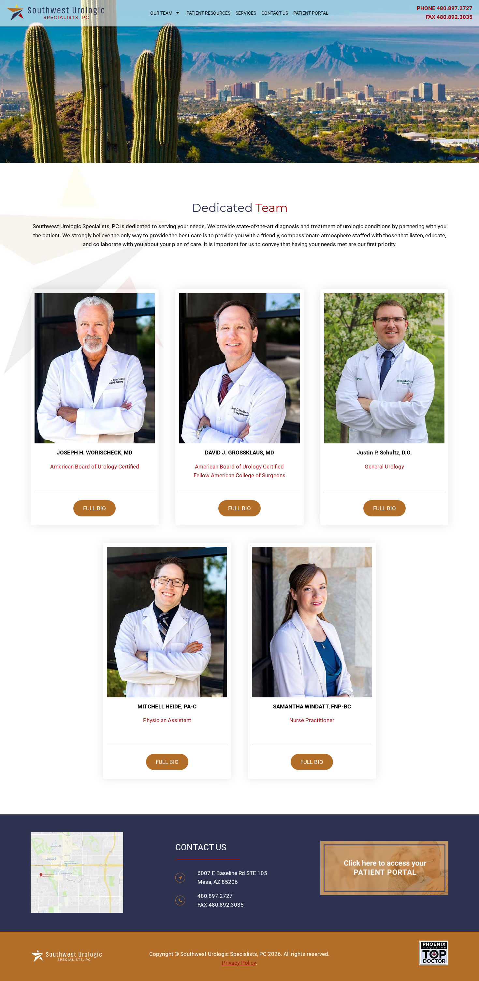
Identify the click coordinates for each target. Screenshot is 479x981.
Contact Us (274, 13)
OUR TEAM (161, 13)
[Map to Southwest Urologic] (77, 908)
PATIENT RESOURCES (208, 13)
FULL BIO (94, 508)
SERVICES (246, 13)
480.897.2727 (454, 8)
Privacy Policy (239, 962)
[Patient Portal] (384, 890)
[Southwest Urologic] (55, 16)
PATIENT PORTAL (310, 13)
